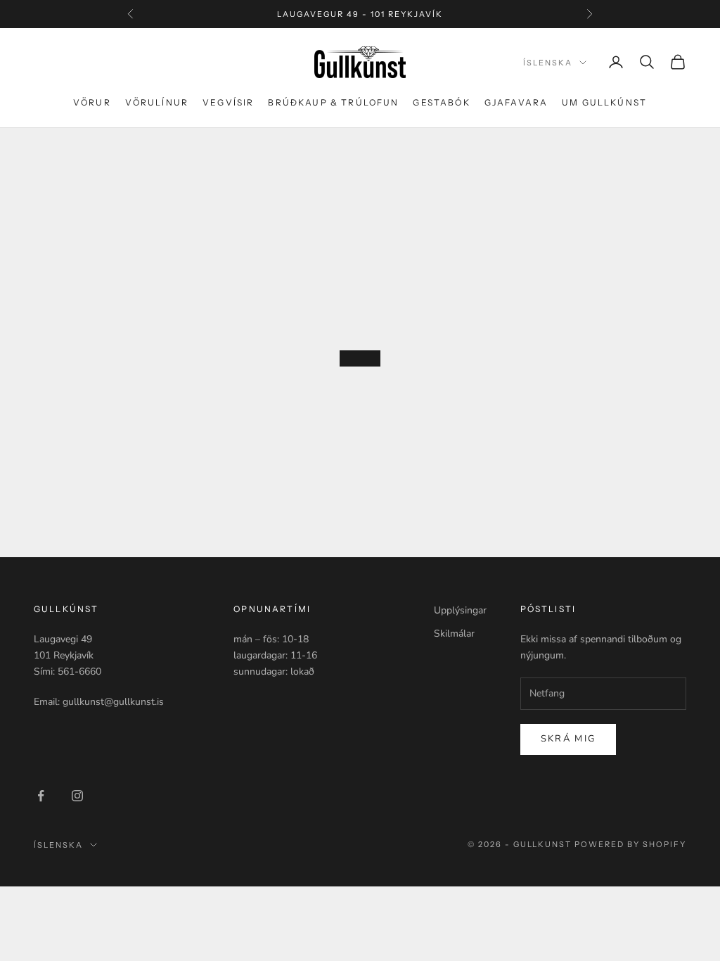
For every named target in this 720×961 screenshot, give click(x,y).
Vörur (92, 102)
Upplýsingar (460, 610)
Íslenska (547, 63)
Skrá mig (568, 738)
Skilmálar (454, 633)
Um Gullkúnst (604, 102)
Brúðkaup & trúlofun (333, 102)
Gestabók (441, 102)
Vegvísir (228, 102)
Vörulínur (156, 102)
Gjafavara (516, 102)
